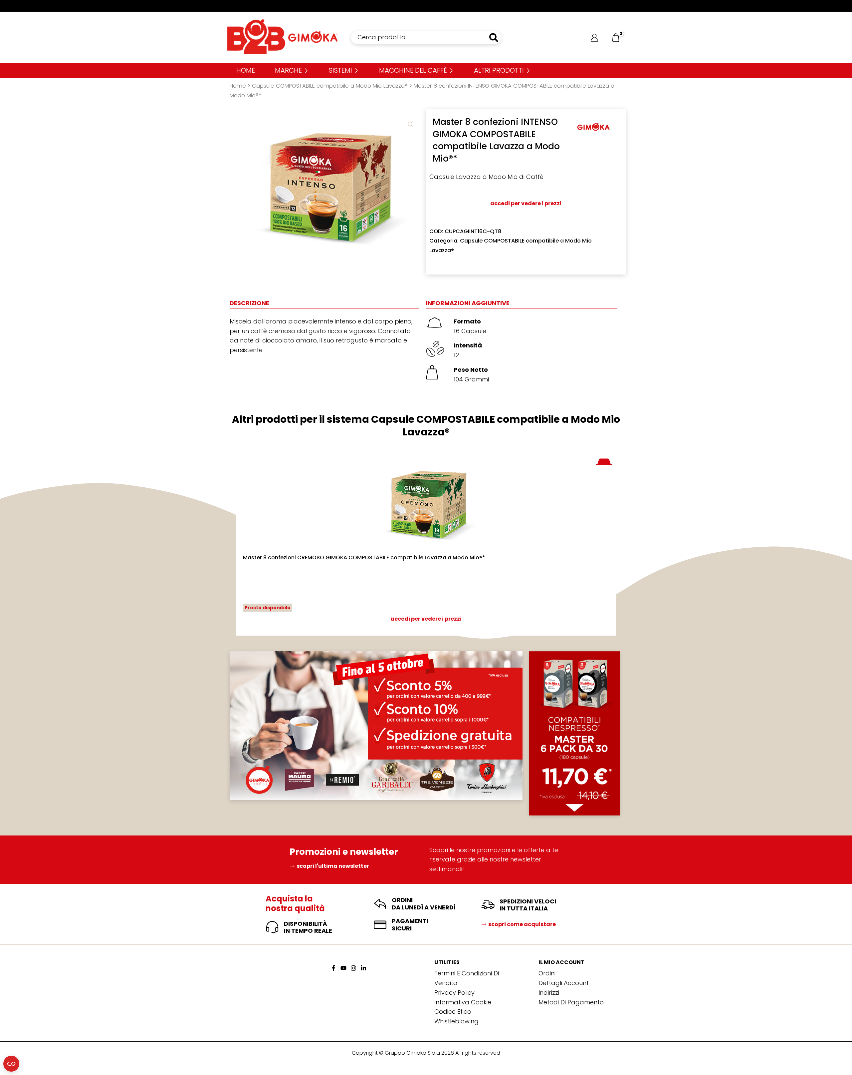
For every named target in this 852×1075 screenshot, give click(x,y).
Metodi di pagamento (571, 1002)
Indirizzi (548, 992)
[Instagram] (353, 968)
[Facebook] (333, 968)
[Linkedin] (363, 968)
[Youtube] (343, 968)
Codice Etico (452, 1011)
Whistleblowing (456, 1021)
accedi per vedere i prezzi (525, 203)
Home (238, 86)
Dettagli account (563, 983)
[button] (411, 125)
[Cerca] (494, 37)
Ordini (546, 973)
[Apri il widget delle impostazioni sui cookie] (11, 1064)
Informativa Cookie (462, 1002)
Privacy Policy (454, 992)
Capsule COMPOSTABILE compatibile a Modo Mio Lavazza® (330, 86)
